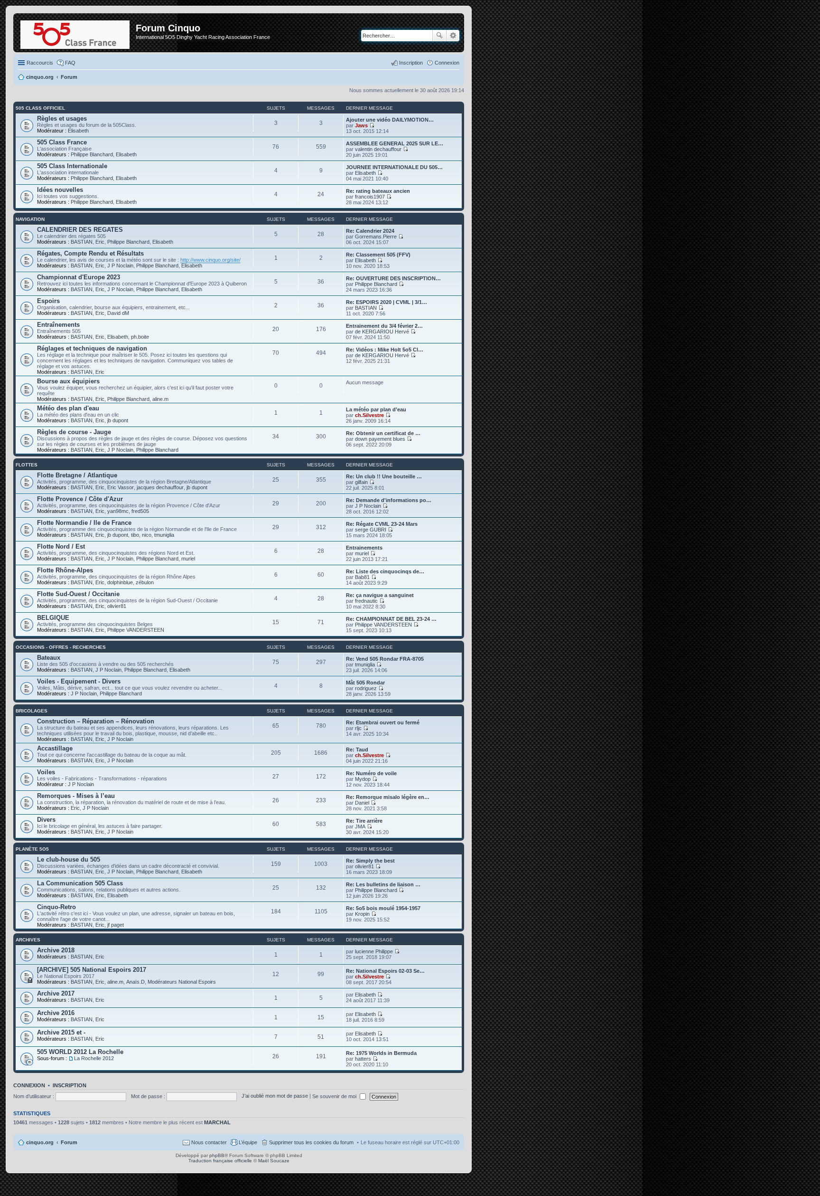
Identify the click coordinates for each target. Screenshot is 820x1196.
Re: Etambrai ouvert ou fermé (382, 722)
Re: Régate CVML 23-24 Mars (382, 524)
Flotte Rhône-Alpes (65, 570)
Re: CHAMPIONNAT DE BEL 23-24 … (391, 619)
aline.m (160, 399)
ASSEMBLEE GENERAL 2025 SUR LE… (394, 143)
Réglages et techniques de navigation (92, 348)
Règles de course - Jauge (74, 432)
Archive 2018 (56, 950)
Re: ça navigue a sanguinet (380, 595)
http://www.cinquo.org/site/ (210, 260)
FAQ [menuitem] (70, 63)
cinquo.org (40, 1142)
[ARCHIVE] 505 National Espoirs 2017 (91, 969)
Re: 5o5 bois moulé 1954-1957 (383, 908)
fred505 (140, 511)
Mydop (363, 779)
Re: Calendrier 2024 (370, 231)
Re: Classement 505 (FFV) (378, 254)
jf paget (115, 925)
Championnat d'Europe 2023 (78, 277)
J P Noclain (120, 265)
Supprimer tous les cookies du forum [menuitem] (311, 1142)
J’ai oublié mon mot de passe (275, 1096)
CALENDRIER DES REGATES (80, 229)
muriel (188, 558)
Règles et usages (62, 118)
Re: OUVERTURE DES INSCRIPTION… (393, 278)
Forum (69, 1142)
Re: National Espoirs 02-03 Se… (385, 971)
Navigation (30, 219)
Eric (99, 242)
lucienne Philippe (374, 951)
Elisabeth (78, 130)
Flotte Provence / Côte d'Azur (80, 499)
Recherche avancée (453, 35)
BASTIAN (82, 242)
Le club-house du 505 (68, 859)
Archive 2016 (56, 1012)
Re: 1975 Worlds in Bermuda (381, 1053)
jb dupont (117, 420)
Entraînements (58, 324)
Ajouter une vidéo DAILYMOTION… (390, 120)
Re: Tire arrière (364, 821)
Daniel (362, 803)
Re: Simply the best (370, 861)
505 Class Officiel (40, 108)
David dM (118, 313)
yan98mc (118, 511)
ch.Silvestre (369, 415)
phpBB (216, 1155)
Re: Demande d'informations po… (388, 500)
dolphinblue (120, 582)
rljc (358, 728)
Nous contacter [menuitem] (209, 1142)
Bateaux (48, 657)
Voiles (46, 772)
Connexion (29, 1085)
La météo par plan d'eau (376, 409)
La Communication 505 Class (80, 883)
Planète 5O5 (32, 849)
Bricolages (31, 710)
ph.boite (140, 337)
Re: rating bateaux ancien (378, 191)
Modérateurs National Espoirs (182, 982)
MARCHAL (217, 1122)
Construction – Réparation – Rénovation (95, 721)
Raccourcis (40, 63)
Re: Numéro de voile (371, 773)
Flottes (26, 464)
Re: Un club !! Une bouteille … (384, 476)
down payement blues (380, 439)
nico (146, 535)
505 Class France (62, 142)
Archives (28, 939)
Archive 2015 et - (61, 1032)
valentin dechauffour (378, 149)
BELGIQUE (53, 617)
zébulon (145, 582)
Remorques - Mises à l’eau (76, 795)
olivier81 (116, 606)
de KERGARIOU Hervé (382, 331)
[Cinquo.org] (76, 33)
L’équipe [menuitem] (248, 1142)
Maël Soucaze (273, 1160)
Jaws (361, 125)
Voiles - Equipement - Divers (79, 681)
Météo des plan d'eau (68, 408)
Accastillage (55, 748)
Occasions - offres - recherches (61, 647)
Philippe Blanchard (92, 154)
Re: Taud (357, 749)
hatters (363, 1059)
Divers (46, 819)
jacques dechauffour (160, 487)
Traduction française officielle (220, 1160)
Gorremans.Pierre (376, 236)
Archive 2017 (56, 993)
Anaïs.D (135, 982)
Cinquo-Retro (56, 907)
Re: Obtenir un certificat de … (383, 433)
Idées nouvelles (60, 189)
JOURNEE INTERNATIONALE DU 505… (394, 167)
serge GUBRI (370, 529)
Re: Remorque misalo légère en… (387, 797)
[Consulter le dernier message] (371, 125)
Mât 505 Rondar (365, 682)
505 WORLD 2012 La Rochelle (80, 1051)
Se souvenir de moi (335, 1096)
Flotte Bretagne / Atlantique (77, 475)
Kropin (362, 914)
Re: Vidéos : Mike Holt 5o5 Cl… (384, 349)
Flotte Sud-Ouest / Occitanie (78, 594)
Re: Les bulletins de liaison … (383, 884)
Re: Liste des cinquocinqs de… (385, 571)
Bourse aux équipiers (68, 381)
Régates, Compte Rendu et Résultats (90, 253)
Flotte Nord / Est (61, 546)
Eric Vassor (120, 487)
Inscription (69, 1085)
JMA (360, 826)
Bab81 (362, 577)
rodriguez (366, 688)
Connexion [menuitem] (447, 63)
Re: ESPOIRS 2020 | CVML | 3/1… (386, 302)
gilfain (361, 482)
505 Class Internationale (72, 166)
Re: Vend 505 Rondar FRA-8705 (385, 659)
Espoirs (48, 300)
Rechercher (439, 35)
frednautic (366, 601)
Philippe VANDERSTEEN (135, 630)
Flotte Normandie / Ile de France (84, 522)
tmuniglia (164, 535)
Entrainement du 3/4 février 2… (384, 326)
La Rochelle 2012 (94, 1058)
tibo (135, 535)
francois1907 (370, 196)
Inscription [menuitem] (411, 63)
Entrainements (364, 548)
